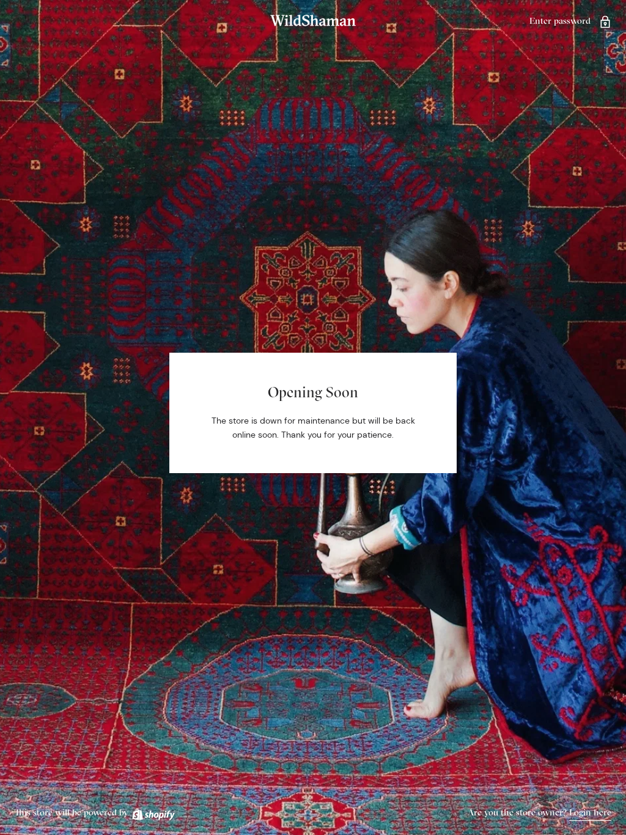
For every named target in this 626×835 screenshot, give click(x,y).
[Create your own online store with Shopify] (153, 812)
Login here (590, 812)
